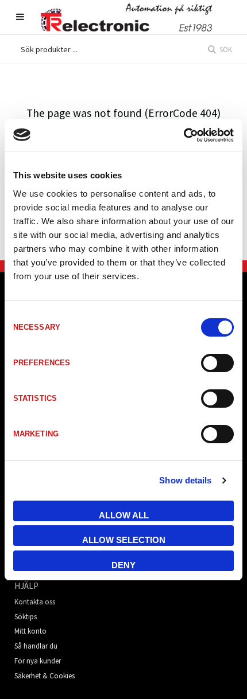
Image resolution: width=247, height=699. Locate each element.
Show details (185, 480)
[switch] (217, 363)
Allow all (124, 515)
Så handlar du (35, 646)
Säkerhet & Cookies (44, 676)
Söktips (25, 617)
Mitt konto (30, 631)
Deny (123, 565)
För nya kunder (37, 661)
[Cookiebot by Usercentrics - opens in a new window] (183, 135)
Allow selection (123, 540)
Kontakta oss (34, 602)
